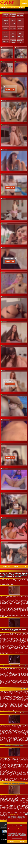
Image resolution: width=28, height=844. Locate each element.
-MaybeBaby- (4, 223)
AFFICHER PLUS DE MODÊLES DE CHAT (14, 566)
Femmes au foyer (5, 15)
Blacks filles (5, 41)
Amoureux (21, 7)
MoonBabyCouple (20, 62)
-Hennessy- (4, 321)
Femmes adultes (13, 24)
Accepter (22, 841)
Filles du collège (6, 24)
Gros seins (20, 28)
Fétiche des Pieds (20, 32)
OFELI (3, 62)
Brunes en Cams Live (13, 37)
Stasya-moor (4, 47)
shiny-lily (4, 517)
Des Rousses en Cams (20, 37)
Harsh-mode (4, 395)
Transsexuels (24, 3)
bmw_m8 (4, 100)
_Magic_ (18, 47)
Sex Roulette (24, 5)
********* (3, 76)
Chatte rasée (20, 24)
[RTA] (20, 825)
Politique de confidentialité (17, 838)
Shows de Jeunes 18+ (20, 19)
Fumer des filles (13, 32)
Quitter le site (14, 825)
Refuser (12, 841)
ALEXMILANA (5, 542)
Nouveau (13, 7)
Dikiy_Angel (4, 149)
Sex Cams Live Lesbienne (13, 41)
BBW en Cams (20, 15)
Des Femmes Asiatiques (13, 15)
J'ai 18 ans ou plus (17, 823)
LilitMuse (4, 198)
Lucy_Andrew (5, 468)
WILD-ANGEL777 (5, 125)
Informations (3, 839)
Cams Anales (5, 32)
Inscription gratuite (10, 89)
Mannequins (3, 840)
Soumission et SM (20, 41)
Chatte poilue (5, 28)
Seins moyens (13, 28)
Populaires (4, 7)
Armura (3, 272)
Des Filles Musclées (13, 19)
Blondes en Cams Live (6, 37)
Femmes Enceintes (6, 19)
